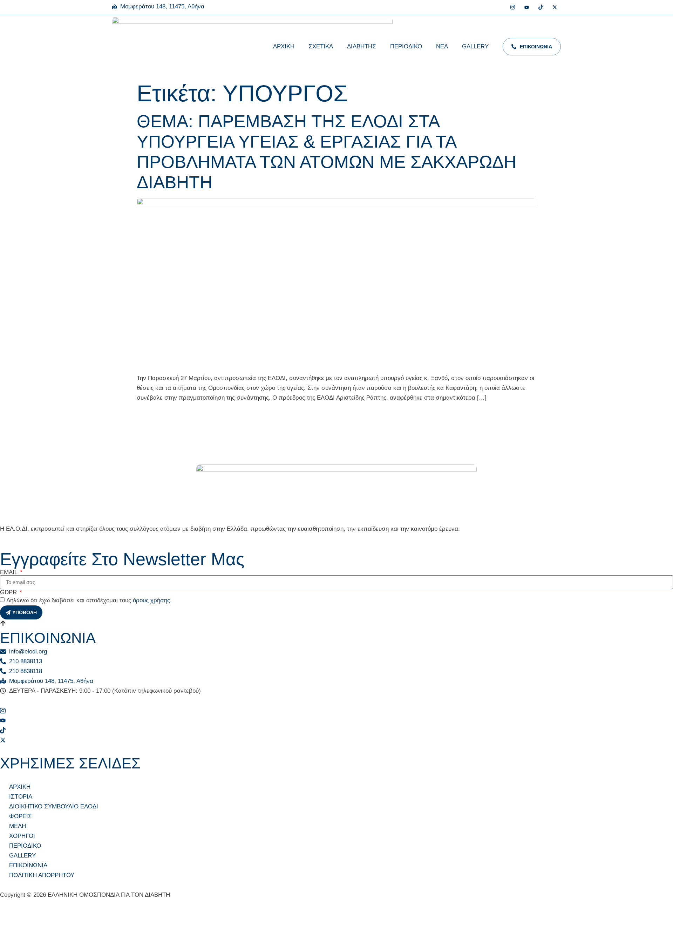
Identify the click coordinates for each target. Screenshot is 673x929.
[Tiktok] (541, 7)
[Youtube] (527, 7)
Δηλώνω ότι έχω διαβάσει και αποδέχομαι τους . (89, 600)
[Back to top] (3, 624)
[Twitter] (555, 7)
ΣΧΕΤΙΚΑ (320, 46)
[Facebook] (498, 7)
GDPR (9, 592)
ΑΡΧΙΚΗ (283, 46)
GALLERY (475, 46)
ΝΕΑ (442, 46)
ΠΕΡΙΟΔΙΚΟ (406, 46)
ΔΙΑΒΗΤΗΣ (361, 46)
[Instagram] (513, 7)
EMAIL (9, 572)
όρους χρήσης (151, 600)
